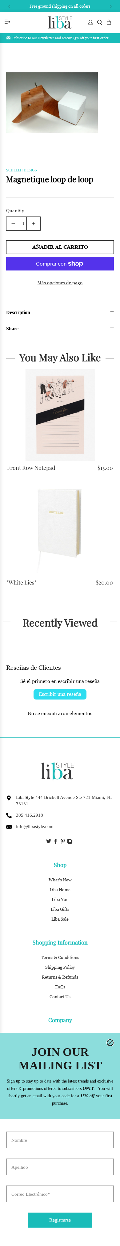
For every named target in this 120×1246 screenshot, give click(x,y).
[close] (110, 1043)
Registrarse (60, 1220)
